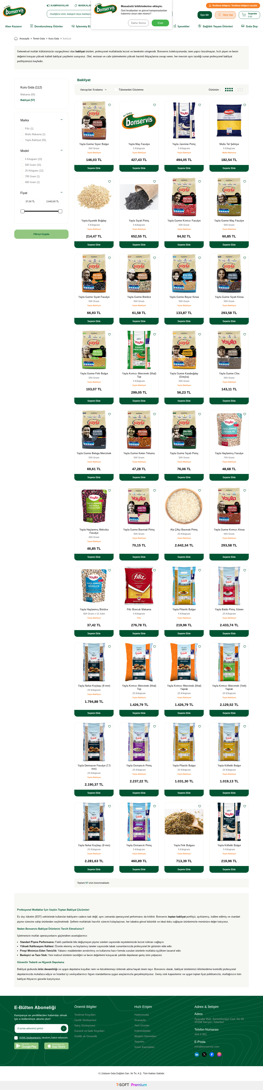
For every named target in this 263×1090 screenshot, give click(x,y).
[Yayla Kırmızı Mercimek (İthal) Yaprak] (184, 662)
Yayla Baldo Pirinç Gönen (229, 609)
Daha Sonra (138, 22)
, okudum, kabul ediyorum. (43, 1037)
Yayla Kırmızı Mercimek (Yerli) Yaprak (229, 687)
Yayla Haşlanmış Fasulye (229, 453)
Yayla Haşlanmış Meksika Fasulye (94, 531)
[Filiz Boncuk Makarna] (139, 586)
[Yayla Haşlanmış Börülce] (94, 586)
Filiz (139, 618)
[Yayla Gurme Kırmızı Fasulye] (184, 197)
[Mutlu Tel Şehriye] (229, 120)
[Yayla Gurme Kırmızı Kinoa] (229, 506)
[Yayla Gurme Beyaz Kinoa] (184, 273)
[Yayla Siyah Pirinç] (139, 197)
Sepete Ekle (94, 168)
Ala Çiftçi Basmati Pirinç (184, 529)
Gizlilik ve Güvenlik (85, 1036)
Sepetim (139, 1041)
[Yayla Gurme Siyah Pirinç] (184, 430)
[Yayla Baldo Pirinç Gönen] (229, 586)
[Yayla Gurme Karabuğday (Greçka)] (184, 350)
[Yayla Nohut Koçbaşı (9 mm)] (94, 822)
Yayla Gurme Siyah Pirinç (184, 453)
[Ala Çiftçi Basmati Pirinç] (184, 506)
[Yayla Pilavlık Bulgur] (184, 586)
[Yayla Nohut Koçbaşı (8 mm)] (94, 662)
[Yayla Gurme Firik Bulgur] (94, 350)
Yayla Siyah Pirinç (139, 220)
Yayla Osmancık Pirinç (139, 765)
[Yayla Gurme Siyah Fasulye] (94, 273)
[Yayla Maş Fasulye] (139, 120)
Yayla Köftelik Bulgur (229, 765)
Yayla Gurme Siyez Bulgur (94, 144)
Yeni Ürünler (141, 1025)
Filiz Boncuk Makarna (139, 609)
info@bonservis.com (206, 1046)
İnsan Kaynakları (144, 1046)
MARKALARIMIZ (87, 5)
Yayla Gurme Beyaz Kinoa (184, 297)
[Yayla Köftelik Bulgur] (229, 742)
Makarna (27, 94)
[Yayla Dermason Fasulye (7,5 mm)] (94, 742)
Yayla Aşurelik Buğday (93, 220)
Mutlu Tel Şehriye (229, 144)
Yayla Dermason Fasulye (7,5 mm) (94, 767)
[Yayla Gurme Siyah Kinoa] (229, 273)
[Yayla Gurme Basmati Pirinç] (139, 506)
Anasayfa (24, 38)
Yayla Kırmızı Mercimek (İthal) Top (139, 375)
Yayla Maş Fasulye (139, 144)
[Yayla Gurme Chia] (229, 350)
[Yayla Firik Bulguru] (184, 822)
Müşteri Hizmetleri (145, 1036)
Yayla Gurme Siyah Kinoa (229, 297)
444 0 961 (200, 1034)
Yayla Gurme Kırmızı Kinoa (229, 529)
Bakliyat (27, 100)
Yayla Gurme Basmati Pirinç (139, 529)
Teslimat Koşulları (85, 1014)
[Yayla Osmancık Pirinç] (139, 742)
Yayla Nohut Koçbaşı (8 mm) (94, 685)
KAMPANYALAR (60, 5)
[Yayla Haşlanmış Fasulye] (229, 430)
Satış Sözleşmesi (84, 1025)
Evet (160, 22)
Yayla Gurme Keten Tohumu (139, 453)
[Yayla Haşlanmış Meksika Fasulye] (94, 506)
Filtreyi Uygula (41, 234)
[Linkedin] (196, 1054)
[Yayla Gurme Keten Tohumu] (139, 430)
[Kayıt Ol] (64, 1028)
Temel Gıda (39, 38)
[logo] (14, 11)
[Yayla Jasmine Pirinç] (184, 120)
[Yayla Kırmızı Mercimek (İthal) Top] (139, 350)
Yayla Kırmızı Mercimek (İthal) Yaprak (184, 687)
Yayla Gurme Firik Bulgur (94, 373)
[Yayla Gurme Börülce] (139, 273)
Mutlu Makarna (229, 153)
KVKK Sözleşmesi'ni (30, 1037)
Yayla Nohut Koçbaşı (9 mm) (94, 845)
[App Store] (56, 1046)
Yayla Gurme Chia (229, 373)
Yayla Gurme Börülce (139, 297)
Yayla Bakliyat (94, 153)
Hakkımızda (141, 1014)
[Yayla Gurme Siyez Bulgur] (94, 120)
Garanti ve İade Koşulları (89, 1030)
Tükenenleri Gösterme (131, 89)
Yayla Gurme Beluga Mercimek (94, 453)
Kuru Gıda (54, 38)
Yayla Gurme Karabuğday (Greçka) (184, 375)
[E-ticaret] (131, 1085)
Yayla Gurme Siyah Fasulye (94, 297)
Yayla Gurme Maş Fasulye (229, 220)
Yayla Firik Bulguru (184, 845)
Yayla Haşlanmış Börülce (94, 609)
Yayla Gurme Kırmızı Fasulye (184, 220)
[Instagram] (219, 1054)
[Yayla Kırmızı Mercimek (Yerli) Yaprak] (229, 662)
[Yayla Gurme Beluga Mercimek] (94, 430)
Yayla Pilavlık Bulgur (184, 609)
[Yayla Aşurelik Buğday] (94, 197)
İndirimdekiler (142, 1030)
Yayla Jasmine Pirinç (184, 144)
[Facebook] (211, 1054)
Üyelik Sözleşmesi (85, 1020)
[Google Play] (26, 1046)
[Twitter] (204, 1054)
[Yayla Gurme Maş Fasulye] (229, 197)
